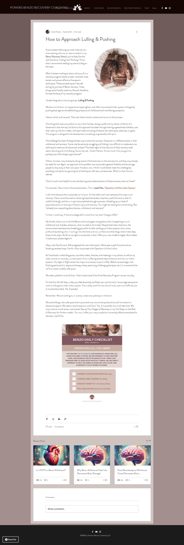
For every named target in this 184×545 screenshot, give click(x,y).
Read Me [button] (12, 539)
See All (148, 440)
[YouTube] (166, 8)
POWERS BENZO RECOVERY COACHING (39, 7)
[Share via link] (65, 419)
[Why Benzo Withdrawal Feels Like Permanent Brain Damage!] (92, 455)
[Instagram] (169, 8)
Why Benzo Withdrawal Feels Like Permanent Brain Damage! (92, 472)
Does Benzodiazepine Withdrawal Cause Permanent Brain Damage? (132, 472)
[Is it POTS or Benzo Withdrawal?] (51, 455)
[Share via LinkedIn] (59, 419)
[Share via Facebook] (47, 419)
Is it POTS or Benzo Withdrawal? (51, 470)
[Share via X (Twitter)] (53, 419)
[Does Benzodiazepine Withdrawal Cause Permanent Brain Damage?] (133, 455)
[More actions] (136, 31)
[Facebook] (162, 8)
